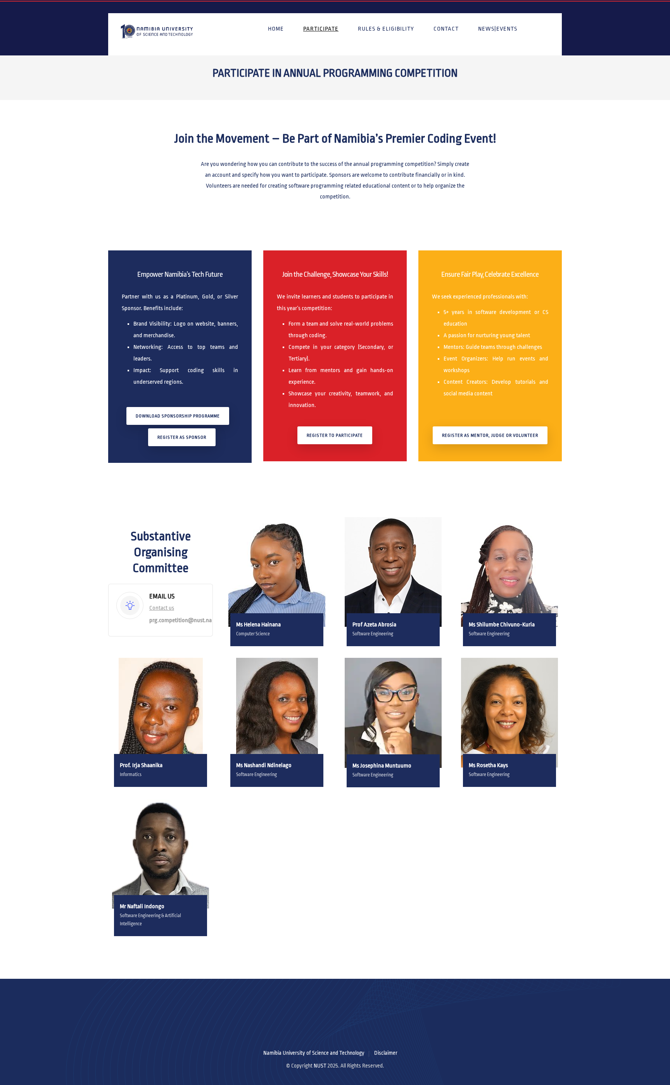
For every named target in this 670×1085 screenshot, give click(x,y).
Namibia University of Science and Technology (313, 1053)
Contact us (161, 608)
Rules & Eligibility (386, 29)
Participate (320, 29)
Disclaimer (385, 1053)
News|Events (497, 29)
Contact (446, 29)
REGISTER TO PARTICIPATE (335, 435)
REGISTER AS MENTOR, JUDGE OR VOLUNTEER (490, 435)
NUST (320, 1066)
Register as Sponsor (181, 437)
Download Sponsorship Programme (178, 416)
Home (276, 29)
